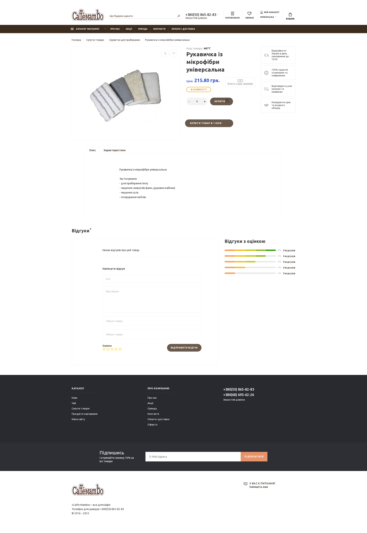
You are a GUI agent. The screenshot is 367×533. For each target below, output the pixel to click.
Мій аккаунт (271, 12)
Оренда (142, 29)
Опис (92, 150)
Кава (74, 397)
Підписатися (254, 456)
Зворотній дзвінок (196, 17)
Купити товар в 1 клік (206, 123)
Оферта (152, 424)
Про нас (115, 29)
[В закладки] (174, 53)
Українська (267, 17)
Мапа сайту (78, 419)
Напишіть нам (258, 486)
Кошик (290, 19)
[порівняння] (165, 53)
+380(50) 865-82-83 (200, 14)
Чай (74, 403)
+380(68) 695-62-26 (238, 395)
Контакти (159, 29)
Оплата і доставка (183, 29)
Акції (129, 29)
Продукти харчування (84, 413)
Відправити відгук (184, 347)
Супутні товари (80, 408)
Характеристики (115, 150)
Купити (220, 101)
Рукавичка (125, 169)
